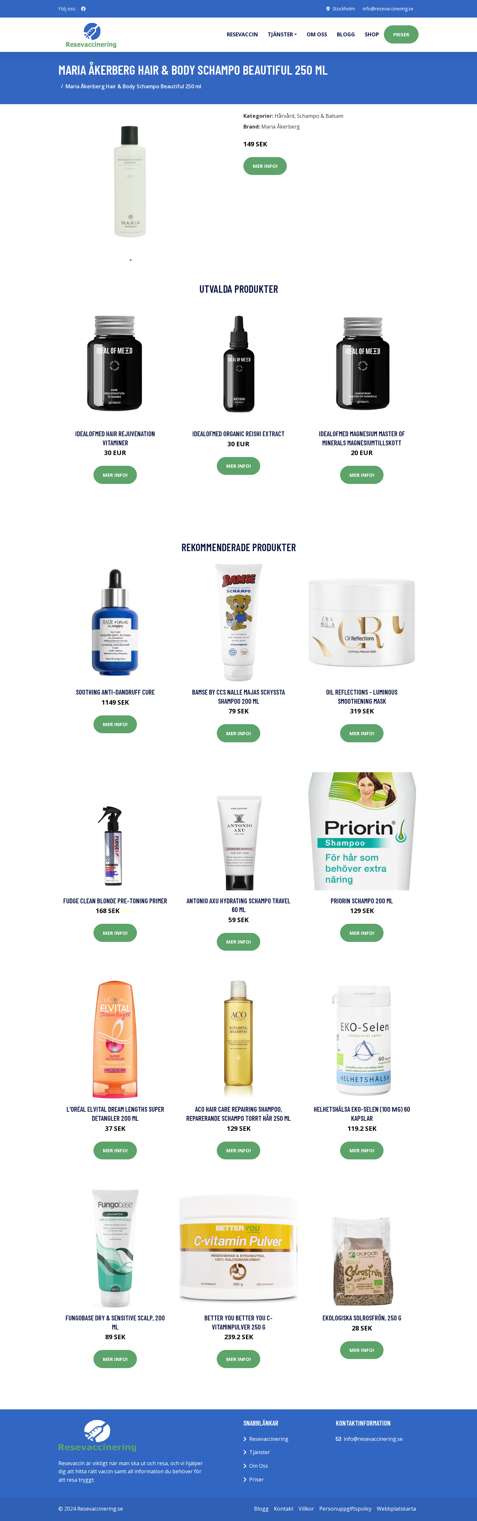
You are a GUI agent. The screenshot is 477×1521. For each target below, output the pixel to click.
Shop (372, 34)
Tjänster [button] (280, 34)
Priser (401, 34)
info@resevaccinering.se (388, 9)
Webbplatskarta (396, 1508)
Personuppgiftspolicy (345, 1508)
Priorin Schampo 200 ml (362, 901)
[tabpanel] (130, 181)
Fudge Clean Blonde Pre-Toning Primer (115, 901)
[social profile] (83, 9)
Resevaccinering (268, 1438)
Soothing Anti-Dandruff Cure (115, 692)
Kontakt (283, 1508)
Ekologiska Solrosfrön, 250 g (362, 1318)
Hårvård (284, 115)
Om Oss (258, 1465)
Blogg (346, 34)
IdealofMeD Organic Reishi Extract (238, 433)
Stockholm (344, 9)
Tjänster (259, 1452)
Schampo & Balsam (320, 115)
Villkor (306, 1508)
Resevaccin (242, 34)
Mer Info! (265, 166)
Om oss (317, 34)
